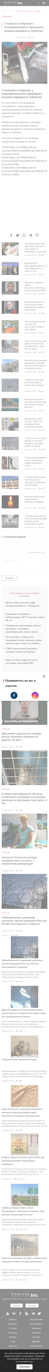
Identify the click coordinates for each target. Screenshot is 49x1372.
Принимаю (24, 1367)
